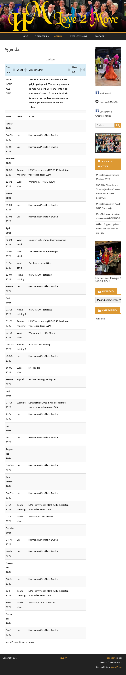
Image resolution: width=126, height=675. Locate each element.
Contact (99, 36)
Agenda (58, 36)
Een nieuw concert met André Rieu (107, 228)
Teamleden (41, 36)
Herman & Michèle (109, 102)
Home (25, 36)
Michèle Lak (105, 93)
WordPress (116, 667)
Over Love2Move (78, 36)
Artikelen (100, 318)
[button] (14, 70)
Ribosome (111, 657)
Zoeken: (50, 59)
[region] (108, 66)
